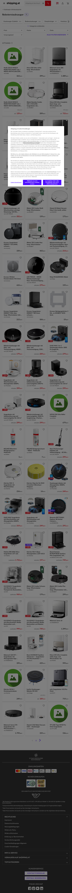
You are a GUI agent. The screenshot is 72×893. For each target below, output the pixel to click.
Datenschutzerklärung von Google (31, 142)
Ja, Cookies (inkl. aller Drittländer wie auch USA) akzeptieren (52, 182)
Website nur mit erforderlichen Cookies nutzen (32, 182)
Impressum (34, 176)
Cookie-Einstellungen (16, 182)
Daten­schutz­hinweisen (36, 171)
